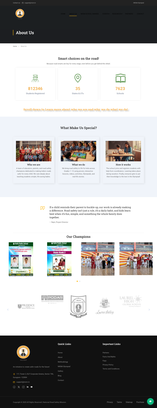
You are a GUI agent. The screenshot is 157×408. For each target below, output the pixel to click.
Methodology (63, 362)
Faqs (104, 361)
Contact (140, 14)
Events (105, 14)
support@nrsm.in (30, 3)
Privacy (110, 402)
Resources (116, 14)
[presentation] (8, 309)
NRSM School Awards (90, 14)
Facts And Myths (109, 357)
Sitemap (129, 402)
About (60, 357)
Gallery (60, 371)
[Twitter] (19, 387)
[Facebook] (14, 387)
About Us (73, 14)
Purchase (140, 402)
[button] (77, 281)
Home (63, 14)
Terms (119, 402)
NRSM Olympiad (138, 3)
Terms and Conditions (111, 369)
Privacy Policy (108, 365)
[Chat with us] (150, 401)
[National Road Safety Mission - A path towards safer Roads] (20, 14)
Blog (59, 376)
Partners (129, 14)
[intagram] (23, 387)
